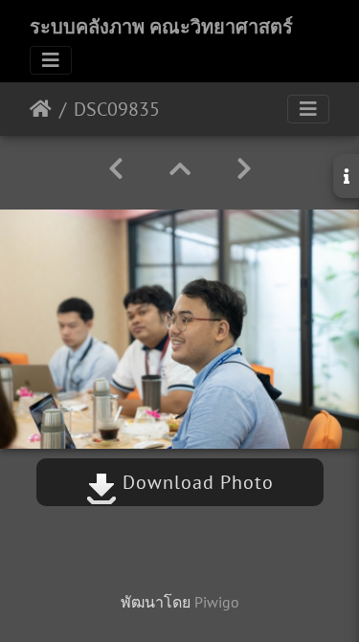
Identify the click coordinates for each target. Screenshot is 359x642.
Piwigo (216, 601)
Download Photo (195, 482)
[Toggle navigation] (51, 60)
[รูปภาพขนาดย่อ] (179, 169)
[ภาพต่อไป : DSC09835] (244, 169)
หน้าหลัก (41, 109)
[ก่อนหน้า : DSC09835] (115, 169)
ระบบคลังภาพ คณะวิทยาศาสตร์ (161, 26)
